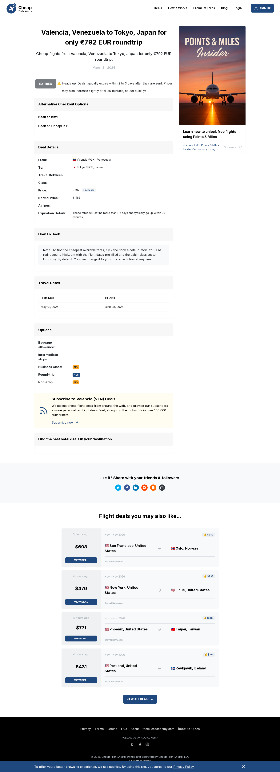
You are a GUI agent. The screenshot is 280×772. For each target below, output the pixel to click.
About (135, 729)
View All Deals (138, 699)
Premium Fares (204, 8)
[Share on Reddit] (144, 487)
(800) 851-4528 (189, 729)
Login (238, 8)
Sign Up (265, 8)
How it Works (177, 8)
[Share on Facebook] (127, 487)
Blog (224, 8)
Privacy (85, 729)
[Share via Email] (162, 487)
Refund (112, 729)
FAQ (124, 729)
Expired (45, 84)
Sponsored (231, 147)
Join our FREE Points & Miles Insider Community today (201, 147)
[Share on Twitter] (118, 487)
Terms (99, 729)
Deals (158, 8)
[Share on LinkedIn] (136, 487)
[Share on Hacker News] (153, 487)
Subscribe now (63, 422)
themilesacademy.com (158, 729)
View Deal (81, 560)
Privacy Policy (183, 767)
